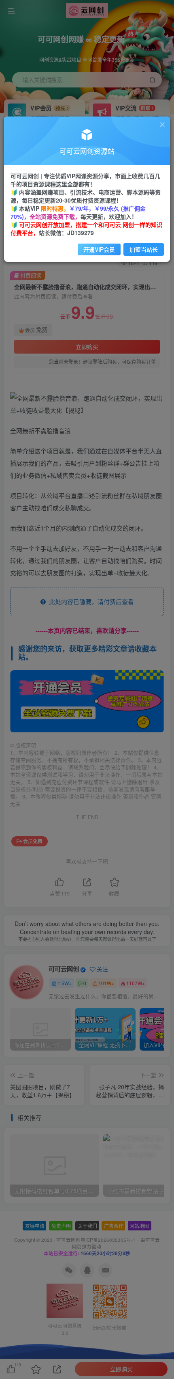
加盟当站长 (143, 249)
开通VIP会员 (99, 249)
